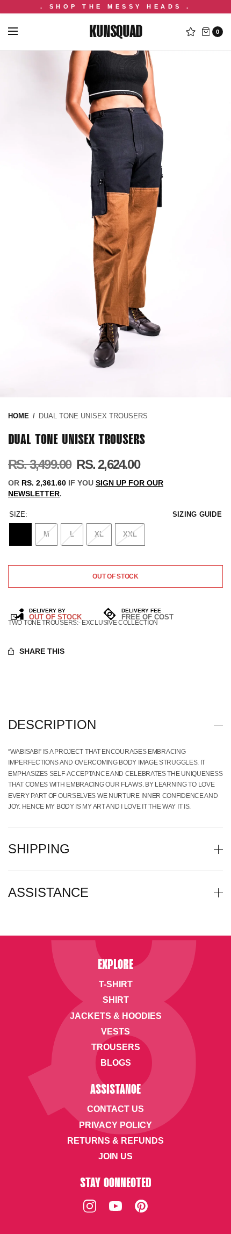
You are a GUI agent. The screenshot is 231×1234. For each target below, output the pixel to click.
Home (18, 416)
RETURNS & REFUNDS (115, 1140)
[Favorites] (191, 32)
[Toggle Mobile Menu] (20, 32)
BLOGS (115, 1062)
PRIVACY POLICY (115, 1125)
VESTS (115, 1031)
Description (52, 724)
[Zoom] (115, 224)
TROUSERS (115, 1047)
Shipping (39, 849)
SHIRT (116, 999)
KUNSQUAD (115, 32)
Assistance (48, 892)
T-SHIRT (116, 984)
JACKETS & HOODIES (116, 1016)
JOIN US (115, 1156)
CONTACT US (115, 1109)
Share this (41, 651)
